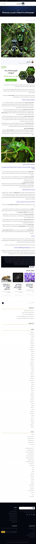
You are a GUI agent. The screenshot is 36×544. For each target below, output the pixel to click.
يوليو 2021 (32, 403)
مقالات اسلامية (32, 496)
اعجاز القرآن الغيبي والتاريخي (13, 511)
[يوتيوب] (6, 0)
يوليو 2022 (32, 382)
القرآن (33, 467)
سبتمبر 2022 (32, 378)
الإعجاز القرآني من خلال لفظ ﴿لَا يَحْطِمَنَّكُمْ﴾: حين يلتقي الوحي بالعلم (25, 318)
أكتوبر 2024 (32, 345)
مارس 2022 (32, 388)
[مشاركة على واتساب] (30, 267)
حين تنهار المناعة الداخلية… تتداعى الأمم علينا (28, 314)
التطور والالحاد (32, 465)
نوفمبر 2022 (32, 376)
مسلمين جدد (32, 492)
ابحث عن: (32, 302)
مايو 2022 (32, 384)
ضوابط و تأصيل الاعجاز (31, 490)
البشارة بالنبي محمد (31, 463)
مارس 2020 (32, 419)
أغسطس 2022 (32, 380)
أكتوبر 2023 (32, 361)
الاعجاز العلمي (15, 509)
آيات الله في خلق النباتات (31, 442)
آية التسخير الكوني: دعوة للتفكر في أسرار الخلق (17, 286)
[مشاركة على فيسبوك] (32, 267)
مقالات (33, 494)
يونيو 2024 (32, 351)
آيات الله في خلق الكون (31, 440)
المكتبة (33, 471)
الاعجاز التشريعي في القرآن (30, 450)
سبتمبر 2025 (32, 332)
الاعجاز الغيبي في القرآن (32, 533)
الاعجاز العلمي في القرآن (32, 528)
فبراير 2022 (32, 390)
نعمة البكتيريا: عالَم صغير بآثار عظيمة (29, 285)
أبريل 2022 (32, 386)
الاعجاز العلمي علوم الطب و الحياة (12, 513)
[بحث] (4, 4)
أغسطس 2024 (32, 349)
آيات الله (33, 434)
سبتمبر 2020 (32, 411)
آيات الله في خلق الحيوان (31, 438)
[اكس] (3, 0)
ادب (33, 446)
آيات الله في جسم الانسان (30, 436)
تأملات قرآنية (32, 475)
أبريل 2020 (32, 417)
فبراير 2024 (32, 355)
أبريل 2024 (32, 353)
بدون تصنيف (32, 473)
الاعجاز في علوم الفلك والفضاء (30, 461)
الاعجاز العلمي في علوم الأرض (13, 516)
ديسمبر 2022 (32, 374)
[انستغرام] (1, 0)
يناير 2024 (32, 357)
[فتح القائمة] (2, 4)
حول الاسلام (32, 477)
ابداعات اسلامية (32, 444)
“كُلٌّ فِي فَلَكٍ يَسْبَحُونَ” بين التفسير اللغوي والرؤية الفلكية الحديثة (25, 316)
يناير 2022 (32, 392)
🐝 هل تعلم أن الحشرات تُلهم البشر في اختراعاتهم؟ (6, 286)
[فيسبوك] (5, 0)
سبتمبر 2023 (32, 363)
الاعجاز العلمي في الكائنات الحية (13, 520)
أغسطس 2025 (32, 334)
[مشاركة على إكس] (34, 267)
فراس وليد (28, 62)
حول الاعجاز (32, 479)
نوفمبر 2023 (32, 359)
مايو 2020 (32, 415)
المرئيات (33, 469)
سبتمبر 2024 (32, 347)
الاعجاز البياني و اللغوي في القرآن (30, 448)
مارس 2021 (32, 407)
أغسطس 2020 (32, 413)
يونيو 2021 (32, 405)
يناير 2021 (32, 409)
